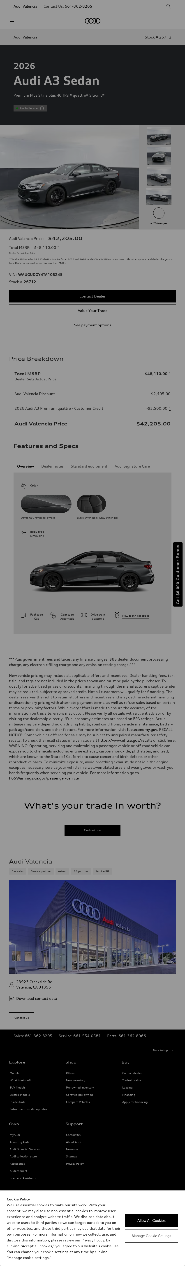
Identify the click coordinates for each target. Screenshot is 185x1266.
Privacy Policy (92, 1240)
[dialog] (92, 1228)
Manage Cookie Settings (151, 1236)
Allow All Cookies (151, 1221)
